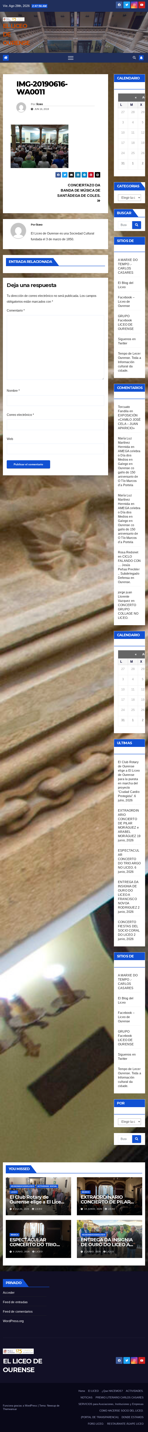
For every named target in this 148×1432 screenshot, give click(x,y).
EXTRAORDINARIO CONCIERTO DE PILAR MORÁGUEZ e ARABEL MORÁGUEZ (128, 823)
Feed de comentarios (18, 1311)
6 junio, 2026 (21, 1251)
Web (10, 439)
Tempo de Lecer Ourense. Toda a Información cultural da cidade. (129, 362)
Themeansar (10, 1409)
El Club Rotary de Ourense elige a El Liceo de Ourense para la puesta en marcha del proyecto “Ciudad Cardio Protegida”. (129, 779)
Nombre (13, 390)
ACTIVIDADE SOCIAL (47, 1186)
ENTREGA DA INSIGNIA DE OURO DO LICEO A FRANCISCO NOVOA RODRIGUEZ (128, 894)
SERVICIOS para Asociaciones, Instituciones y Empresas (111, 1404)
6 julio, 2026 (21, 1209)
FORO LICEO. (96, 1423)
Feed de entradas (15, 1302)
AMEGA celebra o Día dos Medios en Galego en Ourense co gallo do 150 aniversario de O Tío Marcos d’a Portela (129, 468)
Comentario (16, 310)
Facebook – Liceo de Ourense (126, 301)
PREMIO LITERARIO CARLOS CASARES (120, 1397)
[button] (134, 57)
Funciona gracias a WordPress (20, 1405)
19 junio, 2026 (93, 1209)
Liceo (14, 1192)
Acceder (8, 1292)
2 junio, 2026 (93, 1251)
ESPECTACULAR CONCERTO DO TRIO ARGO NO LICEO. (129, 859)
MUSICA (85, 1192)
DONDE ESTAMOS (133, 1417)
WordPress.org (13, 1321)
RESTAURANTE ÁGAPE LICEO (125, 1423)
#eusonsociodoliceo (22, 1186)
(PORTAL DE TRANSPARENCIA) (100, 1417)
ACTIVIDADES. (135, 1391)
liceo (39, 104)
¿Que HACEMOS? (112, 1391)
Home (81, 1391)
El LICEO (93, 1391)
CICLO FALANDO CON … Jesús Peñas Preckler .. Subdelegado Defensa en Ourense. (129, 569)
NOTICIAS (86, 1397)
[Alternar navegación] (71, 57)
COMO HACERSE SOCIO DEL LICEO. (121, 1410)
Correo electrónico (20, 414)
